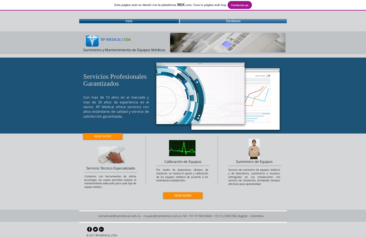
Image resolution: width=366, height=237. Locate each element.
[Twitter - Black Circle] (95, 229)
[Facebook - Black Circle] (89, 229)
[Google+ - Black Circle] (101, 229)
